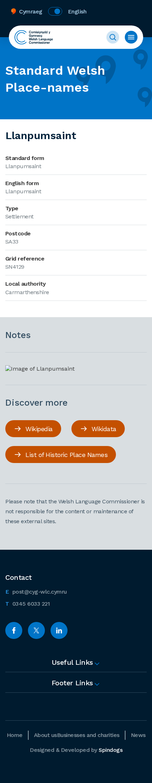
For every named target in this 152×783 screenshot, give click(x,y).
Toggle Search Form (112, 37)
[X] (36, 630)
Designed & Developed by (76, 750)
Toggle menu (131, 37)
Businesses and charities (88, 735)
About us (45, 735)
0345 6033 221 (27, 603)
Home (15, 735)
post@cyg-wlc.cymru (36, 591)
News (138, 735)
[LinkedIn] (59, 630)
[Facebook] (13, 630)
